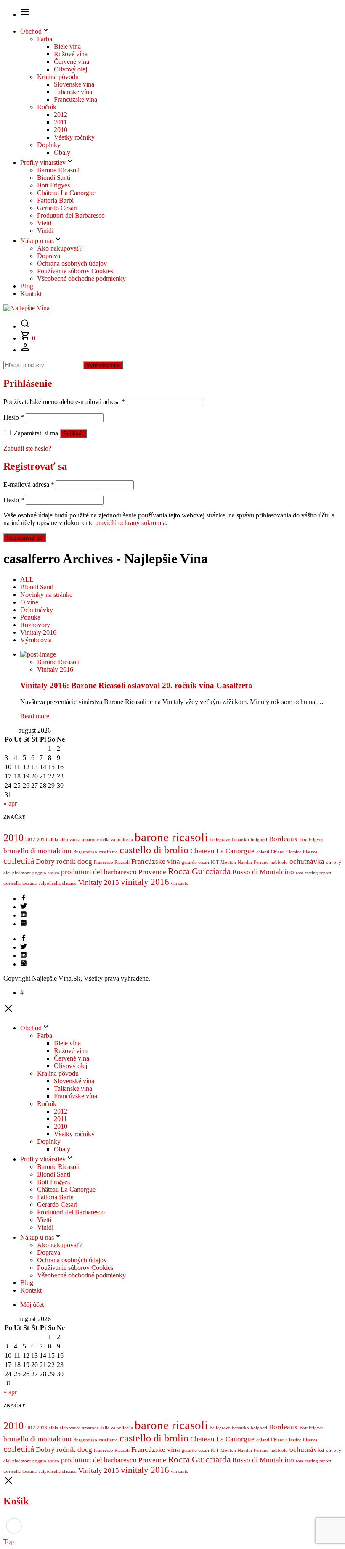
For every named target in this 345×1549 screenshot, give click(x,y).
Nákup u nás (37, 240)
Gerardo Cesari (57, 207)
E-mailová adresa (28, 484)
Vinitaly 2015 (98, 883)
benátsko (240, 839)
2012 (60, 114)
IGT (215, 862)
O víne (29, 602)
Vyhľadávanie (102, 365)
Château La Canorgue (66, 192)
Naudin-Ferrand (253, 862)
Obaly (62, 152)
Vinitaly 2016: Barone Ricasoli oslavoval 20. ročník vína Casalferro (136, 685)
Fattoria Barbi (55, 200)
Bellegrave (220, 839)
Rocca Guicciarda (199, 871)
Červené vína (71, 61)
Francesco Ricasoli (112, 862)
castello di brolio (153, 849)
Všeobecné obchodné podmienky (81, 278)
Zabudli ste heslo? (27, 448)
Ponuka (30, 617)
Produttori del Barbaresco (71, 215)
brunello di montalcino (37, 851)
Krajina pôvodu (58, 76)
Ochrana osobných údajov (72, 263)
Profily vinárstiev (43, 162)
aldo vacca (70, 839)
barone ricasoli (171, 837)
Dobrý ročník (56, 862)
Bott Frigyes (53, 185)
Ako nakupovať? (59, 248)
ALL (27, 579)
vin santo (179, 883)
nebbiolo (279, 862)
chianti (262, 852)
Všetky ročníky (74, 137)
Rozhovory (35, 624)
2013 (42, 839)
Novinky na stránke (46, 594)
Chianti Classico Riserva (294, 852)
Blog (26, 286)
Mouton (228, 862)
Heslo (13, 417)
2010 (60, 129)
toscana (29, 883)
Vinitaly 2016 (38, 632)
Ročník (46, 107)
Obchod (31, 31)
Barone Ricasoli (58, 170)
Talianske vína (73, 91)
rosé (300, 873)
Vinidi (45, 230)
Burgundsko (85, 852)
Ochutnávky (36, 609)
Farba (44, 38)
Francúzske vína (75, 99)
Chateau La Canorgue (222, 851)
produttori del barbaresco (99, 872)
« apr (10, 803)
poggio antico (45, 873)
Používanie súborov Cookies (75, 270)
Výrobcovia (36, 640)
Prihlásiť (73, 433)
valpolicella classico (57, 883)
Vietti (44, 223)
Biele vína (67, 46)
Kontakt (31, 293)
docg (84, 862)
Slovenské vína (74, 84)
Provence (152, 872)
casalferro (108, 852)
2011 (60, 122)
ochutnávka (306, 862)
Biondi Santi (53, 177)
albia (53, 839)
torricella (12, 883)
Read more (34, 716)
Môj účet (32, 1304)
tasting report (318, 873)
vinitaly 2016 (145, 882)
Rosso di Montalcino (263, 872)
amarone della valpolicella (107, 839)
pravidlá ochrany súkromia (130, 522)
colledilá (18, 861)
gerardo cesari (195, 862)
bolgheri (259, 839)
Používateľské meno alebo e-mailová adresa (64, 401)
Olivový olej (70, 69)
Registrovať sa (24, 538)
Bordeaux (283, 839)
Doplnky (49, 144)
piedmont (21, 873)
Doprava (48, 255)
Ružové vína (71, 54)
